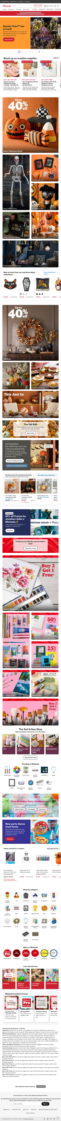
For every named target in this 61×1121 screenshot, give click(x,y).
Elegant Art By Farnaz (43, 497)
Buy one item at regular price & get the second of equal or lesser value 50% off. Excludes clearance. (30, 1057)
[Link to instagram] (47, 1119)
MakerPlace (14, 1)
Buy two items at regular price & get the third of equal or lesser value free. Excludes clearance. (30, 1068)
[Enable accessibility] (58, 1118)
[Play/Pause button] (19, 51)
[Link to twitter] (54, 1119)
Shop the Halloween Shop (15, 461)
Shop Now (8, 40)
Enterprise (20, 1)
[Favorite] (18, 480)
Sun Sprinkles (9, 498)
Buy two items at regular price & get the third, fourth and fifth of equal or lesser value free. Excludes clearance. (29, 1075)
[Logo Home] (6, 6)
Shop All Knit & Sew (30, 757)
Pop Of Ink (24, 498)
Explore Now (30, 433)
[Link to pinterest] (51, 1119)
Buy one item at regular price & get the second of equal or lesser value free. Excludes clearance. (28, 1061)
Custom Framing (5, 1)
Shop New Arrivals (30, 548)
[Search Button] (15, 6)
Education (27, 1)
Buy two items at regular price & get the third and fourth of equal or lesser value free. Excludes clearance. (29, 1072)
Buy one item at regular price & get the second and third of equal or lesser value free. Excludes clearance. (29, 1064)
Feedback (41, 1086)
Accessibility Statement (28, 1118)
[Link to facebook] (44, 1119)
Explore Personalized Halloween (16, 465)
